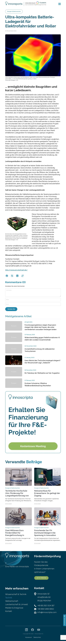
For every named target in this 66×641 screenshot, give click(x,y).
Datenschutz (37, 637)
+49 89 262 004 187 (45, 605)
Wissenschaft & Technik (15, 594)
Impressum (28, 637)
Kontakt (8, 611)
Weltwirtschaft (11, 601)
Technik (8, 597)
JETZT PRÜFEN (41, 578)
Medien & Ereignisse (14, 608)
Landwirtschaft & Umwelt (16, 604)
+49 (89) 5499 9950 (45, 609)
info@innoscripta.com (47, 612)
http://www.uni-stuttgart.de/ (16, 270)
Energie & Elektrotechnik (14, 11)
